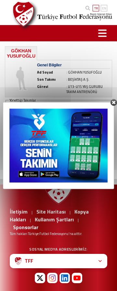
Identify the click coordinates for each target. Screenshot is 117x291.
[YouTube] (77, 278)
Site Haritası (51, 211)
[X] (40, 278)
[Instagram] (52, 278)
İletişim (19, 211)
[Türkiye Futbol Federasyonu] (21, 14)
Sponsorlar (25, 227)
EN (104, 8)
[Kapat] (113, 102)
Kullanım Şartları (54, 219)
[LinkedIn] (64, 278)
